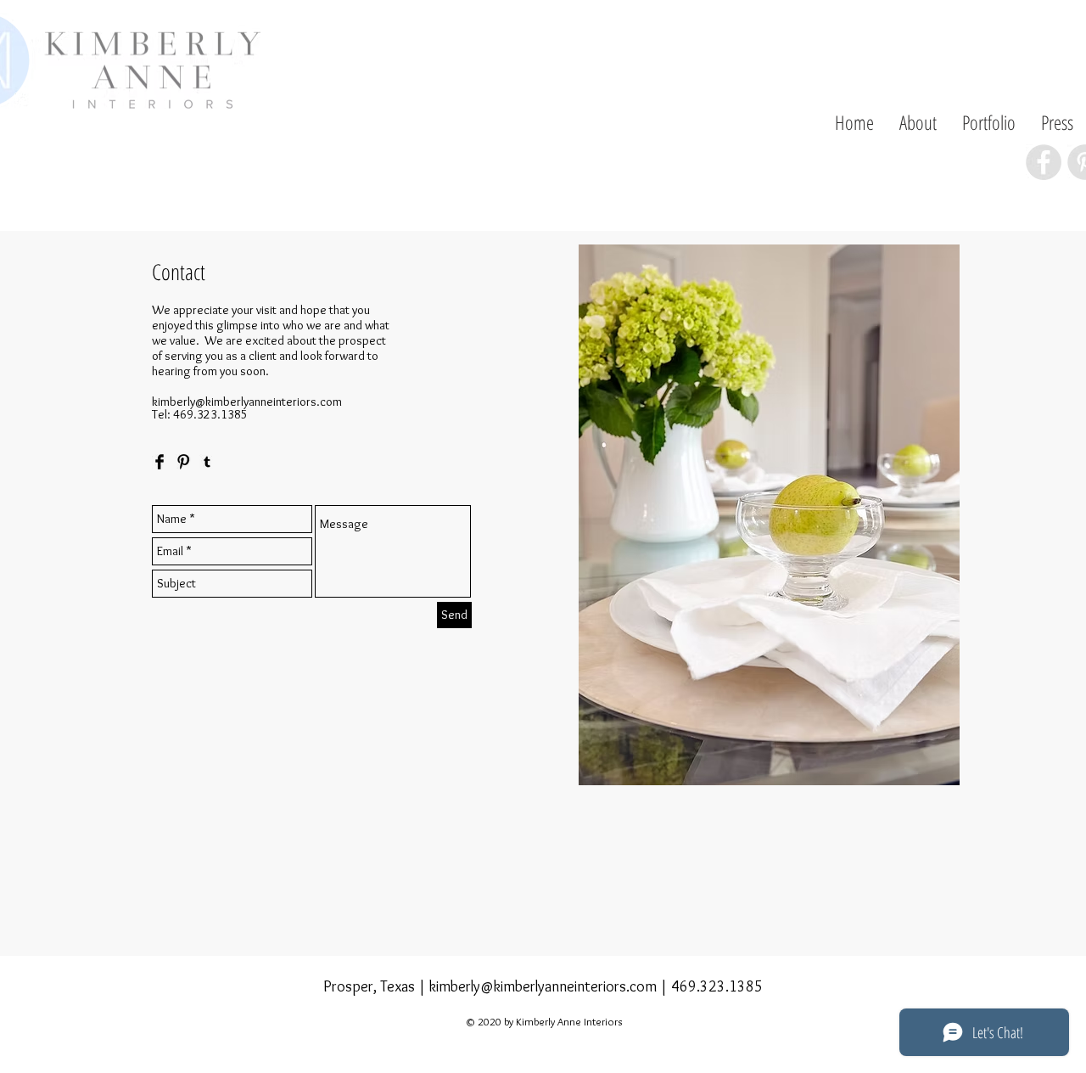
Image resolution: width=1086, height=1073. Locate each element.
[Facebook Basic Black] (159, 461)
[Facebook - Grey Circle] (1043, 162)
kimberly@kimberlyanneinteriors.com (247, 401)
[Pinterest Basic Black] (183, 461)
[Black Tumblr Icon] (207, 461)
